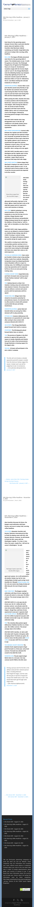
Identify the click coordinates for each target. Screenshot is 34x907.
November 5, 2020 (12, 685)
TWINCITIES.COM (9, 296)
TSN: (6, 623)
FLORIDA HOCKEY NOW (11, 274)
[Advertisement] (17, 402)
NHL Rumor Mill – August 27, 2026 (13, 822)
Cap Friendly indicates (11, 614)
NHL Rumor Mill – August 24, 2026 (13, 843)
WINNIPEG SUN (9, 656)
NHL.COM (7, 57)
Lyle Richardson (9, 20)
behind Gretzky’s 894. (23, 582)
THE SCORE (8, 531)
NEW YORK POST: (9, 591)
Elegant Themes (16, 903)
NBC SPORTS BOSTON (11, 162)
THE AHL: (7, 348)
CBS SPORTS (8, 325)
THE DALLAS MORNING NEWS (13, 255)
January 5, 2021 (11, 370)
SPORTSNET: (8, 330)
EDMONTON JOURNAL (11, 86)
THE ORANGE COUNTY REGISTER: (14, 645)
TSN (6, 283)
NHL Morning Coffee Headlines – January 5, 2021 (16, 17)
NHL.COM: (7, 210)
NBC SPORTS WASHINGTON (12, 130)
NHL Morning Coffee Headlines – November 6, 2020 (16, 498)
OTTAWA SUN (8, 316)
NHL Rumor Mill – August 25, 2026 (13, 836)
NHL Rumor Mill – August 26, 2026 (13, 829)
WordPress (17, 905)
